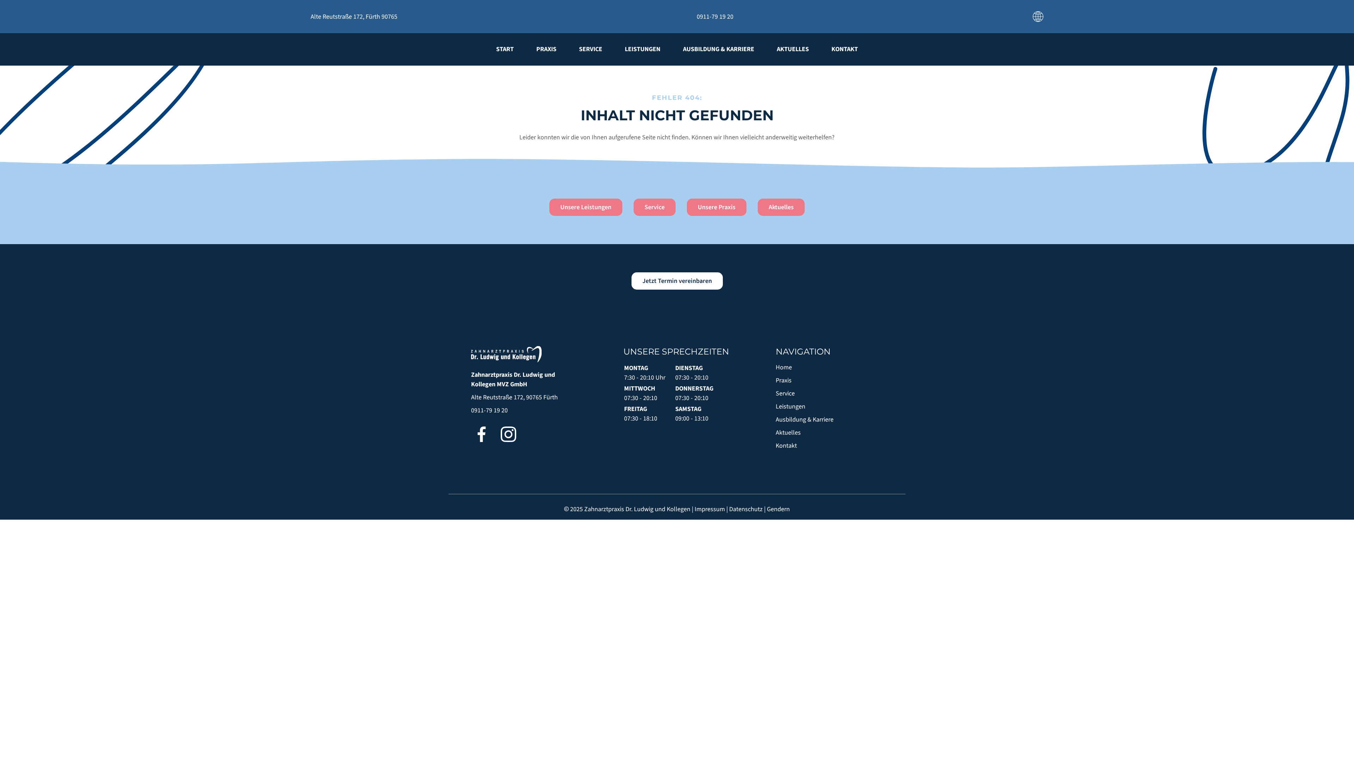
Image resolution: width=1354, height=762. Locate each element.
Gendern (778, 509)
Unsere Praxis (717, 207)
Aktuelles (793, 49)
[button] (1038, 16)
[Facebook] (481, 434)
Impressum (710, 509)
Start (505, 49)
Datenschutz (746, 509)
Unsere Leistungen (585, 207)
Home (784, 367)
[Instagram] (508, 434)
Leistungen (642, 49)
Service (590, 49)
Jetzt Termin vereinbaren (677, 281)
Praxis (546, 49)
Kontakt (844, 49)
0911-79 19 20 (489, 410)
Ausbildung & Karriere (718, 49)
